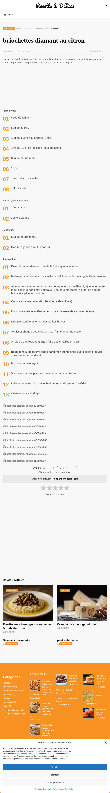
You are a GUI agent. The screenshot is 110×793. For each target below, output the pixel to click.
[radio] (43, 488)
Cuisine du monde (11, 690)
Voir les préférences (55, 782)
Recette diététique (11, 710)
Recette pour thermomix (14, 714)
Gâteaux (65, 590)
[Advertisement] (55, 88)
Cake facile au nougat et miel (77, 624)
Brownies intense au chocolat (73, 678)
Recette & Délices (55, 5)
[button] (105, 742)
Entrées (6, 698)
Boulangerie (8, 687)
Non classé (8, 29)
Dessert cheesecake (16, 640)
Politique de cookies (43, 789)
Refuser (55, 775)
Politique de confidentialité (63, 789)
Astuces (6, 683)
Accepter (55, 767)
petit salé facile (67, 640)
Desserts (7, 694)
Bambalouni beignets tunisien (101, 712)
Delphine (10, 632)
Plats (5, 706)
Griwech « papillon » (65, 690)
